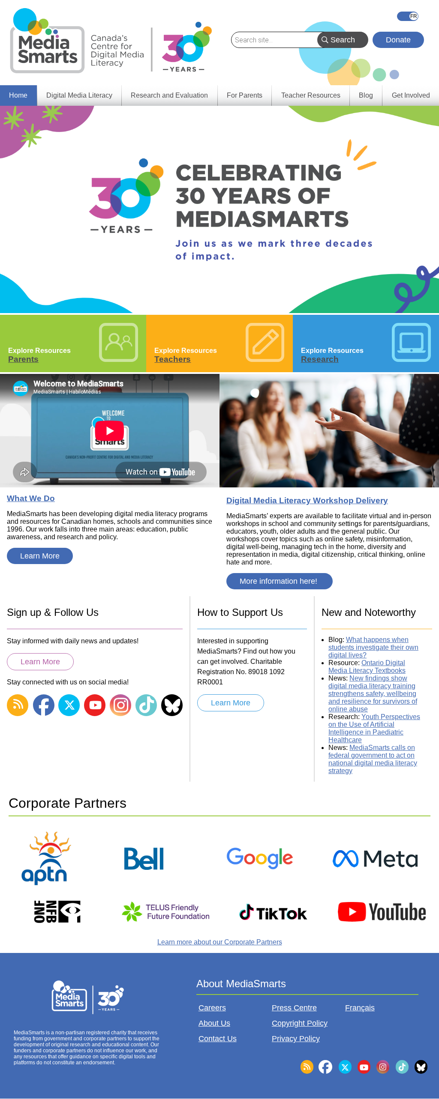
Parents (23, 359)
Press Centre (294, 1007)
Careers (212, 1007)
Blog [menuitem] (366, 95)
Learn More (40, 556)
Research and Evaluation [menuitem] (169, 95)
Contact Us (217, 1038)
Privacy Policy (296, 1038)
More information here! (279, 581)
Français (407, 16)
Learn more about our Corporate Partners (219, 942)
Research (320, 359)
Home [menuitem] (18, 95)
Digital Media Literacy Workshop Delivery (307, 500)
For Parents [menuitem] (244, 95)
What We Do (31, 498)
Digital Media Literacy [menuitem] (79, 95)
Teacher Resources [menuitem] (310, 95)
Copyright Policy (300, 1023)
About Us (214, 1023)
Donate (398, 40)
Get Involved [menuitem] (411, 95)
